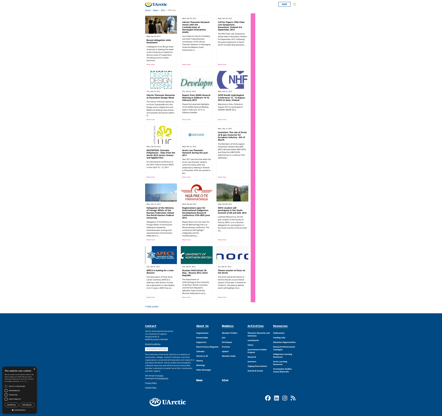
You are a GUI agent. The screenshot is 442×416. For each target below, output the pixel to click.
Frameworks (162, 378)
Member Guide (229, 356)
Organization (202, 333)
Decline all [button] (27, 405)
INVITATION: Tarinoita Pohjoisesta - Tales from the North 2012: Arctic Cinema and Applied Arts (161, 154)
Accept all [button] (11, 405)
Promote (226, 347)
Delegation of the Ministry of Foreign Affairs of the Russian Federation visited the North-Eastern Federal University (160, 212)
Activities (256, 326)
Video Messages (203, 370)
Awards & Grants (255, 370)
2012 (163, 10)
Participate (227, 342)
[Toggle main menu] (294, 4)
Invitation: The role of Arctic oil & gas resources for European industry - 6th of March (232, 136)
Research (252, 357)
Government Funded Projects (257, 351)
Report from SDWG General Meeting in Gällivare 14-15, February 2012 (196, 97)
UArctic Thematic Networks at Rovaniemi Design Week (161, 96)
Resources (280, 326)
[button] (20, 410)
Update (225, 351)
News (155, 10)
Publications (278, 333)
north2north (253, 340)
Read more (151, 64)
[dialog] (19, 390)
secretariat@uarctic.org (156, 349)
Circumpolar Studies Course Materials (282, 370)
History (199, 360)
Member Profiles (229, 333)
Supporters (201, 342)
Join (223, 337)
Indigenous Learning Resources (282, 355)
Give (284, 4)
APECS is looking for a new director (160, 271)
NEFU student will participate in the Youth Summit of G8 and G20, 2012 (232, 210)
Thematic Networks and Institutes (259, 334)
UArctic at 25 (202, 356)
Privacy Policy (151, 383)
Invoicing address (152, 344)
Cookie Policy (151, 387)
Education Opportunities (284, 342)
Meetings (200, 365)
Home (147, 10)
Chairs (250, 345)
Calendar (200, 351)
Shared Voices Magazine (207, 347)
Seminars (252, 361)
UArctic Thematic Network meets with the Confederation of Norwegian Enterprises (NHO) (196, 27)
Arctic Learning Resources (280, 363)
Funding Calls (279, 337)
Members (228, 326)
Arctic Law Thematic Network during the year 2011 (195, 153)
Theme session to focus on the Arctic (231, 271)
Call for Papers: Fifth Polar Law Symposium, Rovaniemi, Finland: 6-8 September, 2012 (231, 26)
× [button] (34, 369)
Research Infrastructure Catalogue (284, 348)
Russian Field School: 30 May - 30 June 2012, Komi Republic (195, 273)
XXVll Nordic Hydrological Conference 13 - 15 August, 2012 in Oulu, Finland (231, 97)
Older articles (152, 306)
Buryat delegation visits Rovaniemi (159, 41)
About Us (202, 326)
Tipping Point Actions (257, 366)
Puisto (160, 375)
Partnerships (202, 337)
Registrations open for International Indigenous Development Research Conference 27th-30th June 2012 (196, 212)
